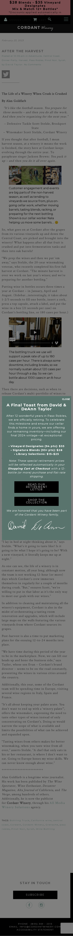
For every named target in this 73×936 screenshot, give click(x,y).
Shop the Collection (36, 501)
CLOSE (66, 399)
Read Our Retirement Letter (36, 487)
